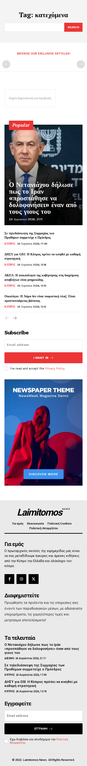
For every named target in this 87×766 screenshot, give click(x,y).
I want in (40, 357)
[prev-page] (6, 64)
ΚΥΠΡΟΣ (9, 243)
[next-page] (14, 318)
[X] (33, 579)
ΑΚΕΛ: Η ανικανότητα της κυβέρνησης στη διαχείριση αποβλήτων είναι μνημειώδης (41, 277)
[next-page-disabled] (81, 64)
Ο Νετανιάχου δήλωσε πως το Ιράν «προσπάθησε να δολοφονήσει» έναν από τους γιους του (43, 198)
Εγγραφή (41, 728)
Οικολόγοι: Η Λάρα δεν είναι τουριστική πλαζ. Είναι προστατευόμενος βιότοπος (39, 298)
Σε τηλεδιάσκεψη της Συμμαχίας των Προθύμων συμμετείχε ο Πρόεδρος (29, 235)
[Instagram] (21, 579)
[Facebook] (9, 579)
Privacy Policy (54, 368)
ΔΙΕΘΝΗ (9, 658)
